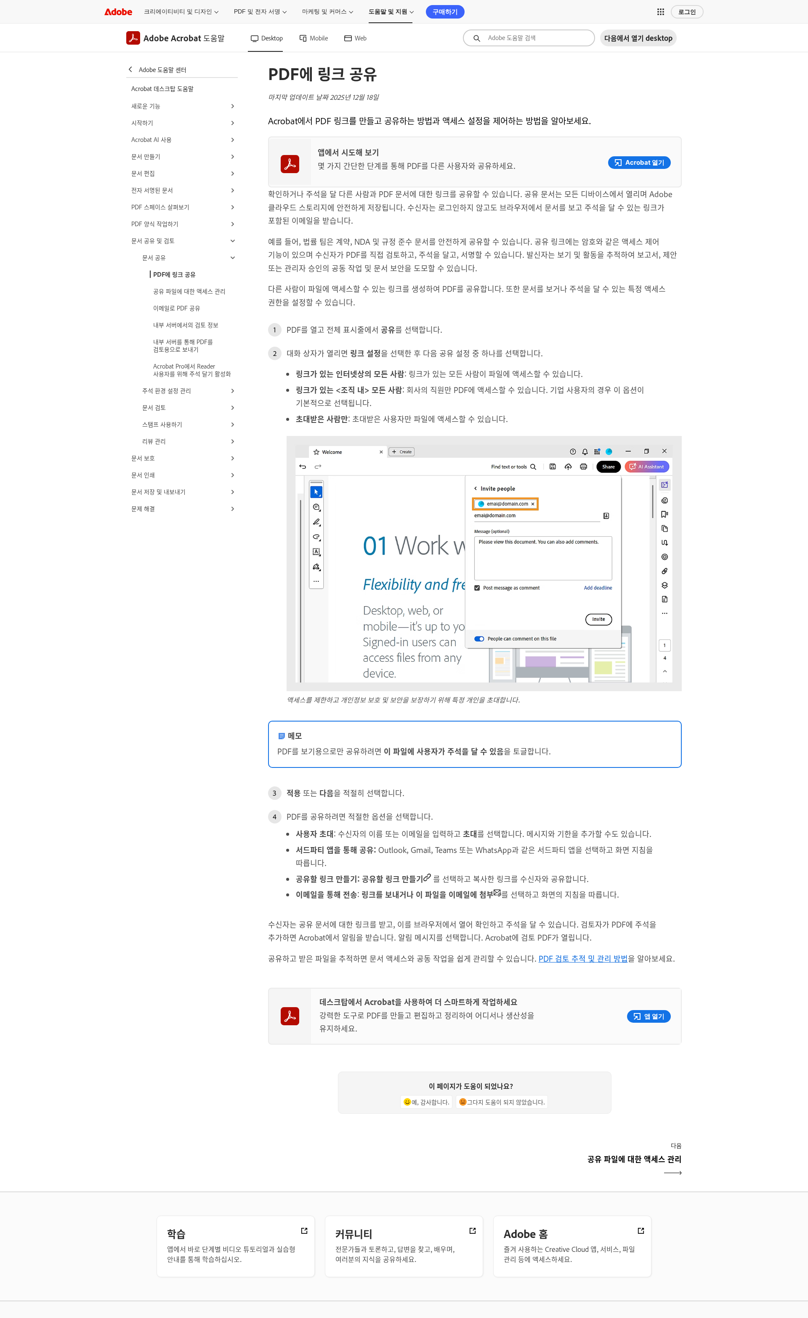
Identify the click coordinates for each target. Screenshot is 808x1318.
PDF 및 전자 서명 (257, 11)
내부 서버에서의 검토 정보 (185, 324)
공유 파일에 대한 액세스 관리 (189, 290)
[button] (660, 12)
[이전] (370, 1166)
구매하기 (445, 11)
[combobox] (529, 37)
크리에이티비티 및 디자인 (178, 11)
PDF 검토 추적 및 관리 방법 (583, 958)
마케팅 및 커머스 (324, 11)
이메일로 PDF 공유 (176, 307)
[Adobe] (118, 11)
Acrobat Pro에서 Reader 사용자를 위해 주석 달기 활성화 (192, 369)
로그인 (687, 11)
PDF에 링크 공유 (174, 274)
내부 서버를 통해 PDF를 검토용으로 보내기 (183, 345)
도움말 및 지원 (388, 11)
